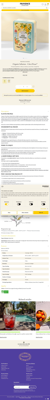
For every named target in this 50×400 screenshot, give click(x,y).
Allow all (41, 212)
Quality (3, 286)
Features (3, 246)
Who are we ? (28, 368)
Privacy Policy (24, 396)
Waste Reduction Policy (30, 369)
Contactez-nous (29, 371)
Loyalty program (29, 375)
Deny (9, 212)
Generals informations (8, 236)
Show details (43, 208)
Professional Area (4, 378)
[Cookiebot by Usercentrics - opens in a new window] (43, 186)
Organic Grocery (4, 365)
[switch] (19, 204)
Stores (27, 365)
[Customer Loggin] (45, 4)
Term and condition (11, 396)
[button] (18, 86)
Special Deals (3, 366)
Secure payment (4, 376)
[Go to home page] (25, 356)
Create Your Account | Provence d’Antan (34, 378)
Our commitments (29, 366)
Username (28, 376)
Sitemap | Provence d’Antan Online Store (35, 396)
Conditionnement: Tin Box (8, 77)
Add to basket (25, 90)
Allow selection (25, 212)
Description (5, 111)
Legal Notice (17, 396)
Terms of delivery (4, 375)
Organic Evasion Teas (5, 368)
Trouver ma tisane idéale (25, 10)
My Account (28, 379)
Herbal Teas (3, 369)
